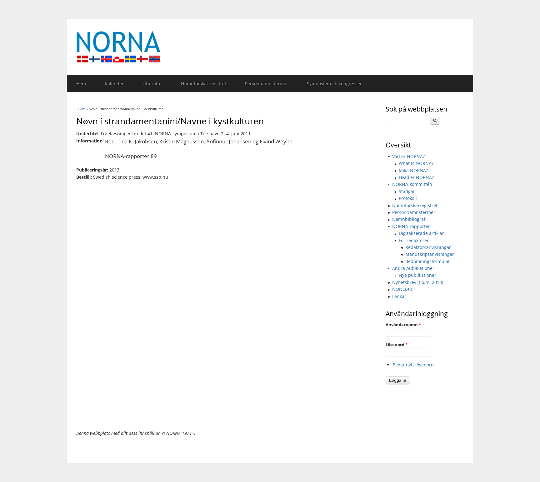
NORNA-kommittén (412, 184)
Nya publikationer (417, 275)
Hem (81, 84)
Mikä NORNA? (413, 170)
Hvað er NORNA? (416, 177)
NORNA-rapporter (411, 226)
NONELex (402, 289)
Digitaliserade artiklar (421, 233)
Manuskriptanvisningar (429, 254)
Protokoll (408, 198)
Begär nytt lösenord (413, 365)
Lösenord (397, 344)
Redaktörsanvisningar (428, 247)
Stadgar (407, 191)
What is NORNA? (416, 163)
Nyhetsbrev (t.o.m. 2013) (417, 282)
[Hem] (270, 46)
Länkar (399, 296)
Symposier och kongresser (334, 84)
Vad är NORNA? (408, 156)
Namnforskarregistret (203, 84)
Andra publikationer (413, 268)
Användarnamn (403, 324)
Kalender (114, 84)
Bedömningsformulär (427, 261)
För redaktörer (414, 240)
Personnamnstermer (266, 84)
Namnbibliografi (409, 219)
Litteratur (152, 84)
